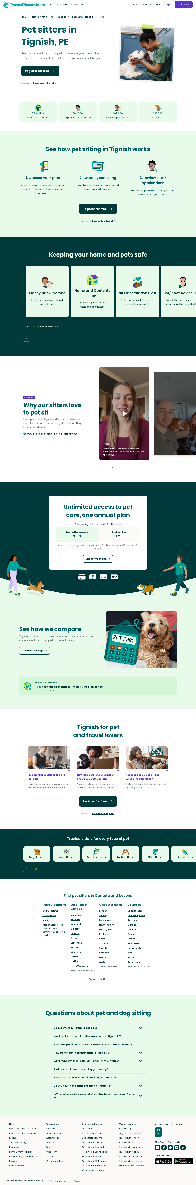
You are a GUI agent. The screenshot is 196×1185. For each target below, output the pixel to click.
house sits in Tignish (43, 83)
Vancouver (76, 915)
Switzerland (134, 961)
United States (135, 910)
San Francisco (106, 943)
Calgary (75, 928)
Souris (45, 920)
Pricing (12, 1137)
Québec (75, 961)
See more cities (108, 966)
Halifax (74, 956)
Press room (51, 1151)
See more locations (82, 970)
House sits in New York (130, 1142)
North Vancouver (80, 966)
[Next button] (35, 338)
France (131, 938)
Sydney (103, 915)
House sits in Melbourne (130, 1156)
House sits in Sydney (129, 1151)
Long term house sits (129, 1133)
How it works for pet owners (23, 1128)
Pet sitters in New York (93, 1147)
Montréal (76, 924)
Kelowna (75, 947)
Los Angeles (105, 929)
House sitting (125, 1128)
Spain (131, 934)
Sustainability (52, 1137)
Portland (104, 952)
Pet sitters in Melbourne (94, 1161)
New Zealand (134, 943)
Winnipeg (76, 952)
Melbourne (105, 920)
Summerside (49, 915)
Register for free (37, 71)
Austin (102, 961)
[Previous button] (103, 466)
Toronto (75, 919)
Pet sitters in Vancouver (94, 1165)
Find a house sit (79, 4)
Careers (50, 1142)
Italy (130, 952)
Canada (132, 924)
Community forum (55, 1133)
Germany (133, 929)
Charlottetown (50, 910)
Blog (48, 1147)
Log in (168, 4)
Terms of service (58, 1180)
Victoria (75, 933)
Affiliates (50, 1156)
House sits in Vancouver (131, 1161)
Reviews (13, 1161)
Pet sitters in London (92, 1142)
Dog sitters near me (92, 1137)
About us (50, 1128)
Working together (54, 1161)
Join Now (183, 4)
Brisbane (104, 934)
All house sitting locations (131, 1165)
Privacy (77, 1180)
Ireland (131, 957)
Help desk (14, 1147)
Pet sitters (87, 1128)
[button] (124, 413)
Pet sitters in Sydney (92, 1156)
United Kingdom (136, 915)
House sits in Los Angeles (131, 1147)
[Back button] (26, 338)
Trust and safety (17, 1142)
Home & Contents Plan (20, 1151)
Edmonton (76, 942)
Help (158, 4)
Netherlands (134, 948)
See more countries (139, 966)
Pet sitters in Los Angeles (94, 1151)
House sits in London (129, 1137)
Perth (102, 938)
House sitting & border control (24, 1156)
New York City (106, 924)
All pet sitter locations (93, 1170)
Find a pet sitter (59, 4)
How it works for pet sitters (22, 1133)
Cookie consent (17, 1165)
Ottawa (75, 938)
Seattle (103, 948)
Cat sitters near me (92, 1133)
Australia (133, 920)
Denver (103, 957)
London (103, 910)
